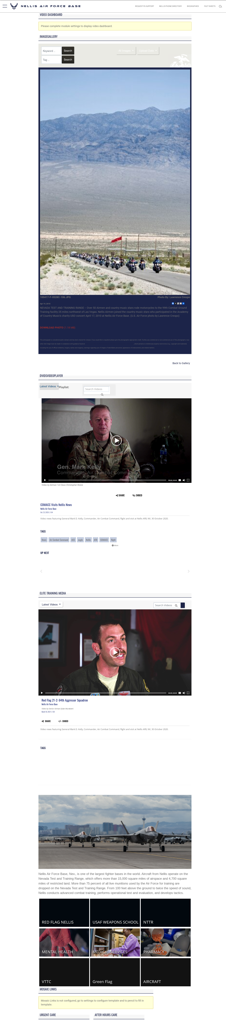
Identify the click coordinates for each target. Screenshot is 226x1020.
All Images (124, 50)
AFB (95, 540)
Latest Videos (48, 386)
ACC (73, 540)
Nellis (88, 540)
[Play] (45, 480)
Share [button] (121, 495)
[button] (4, 6)
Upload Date (147, 50)
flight (113, 540)
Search (68, 50)
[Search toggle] (221, 6)
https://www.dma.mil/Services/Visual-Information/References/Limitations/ (109, 344)
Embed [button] (139, 495)
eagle (80, 540)
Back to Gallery (181, 363)
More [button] (116, 545)
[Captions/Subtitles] (179, 480)
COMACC (104, 540)
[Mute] (184, 480)
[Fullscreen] (188, 480)
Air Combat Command (59, 540)
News (44, 540)
